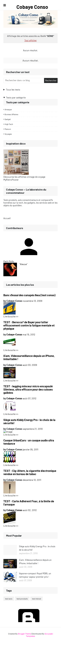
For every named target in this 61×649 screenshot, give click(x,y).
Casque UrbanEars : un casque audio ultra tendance (28, 442)
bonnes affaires (11, 114)
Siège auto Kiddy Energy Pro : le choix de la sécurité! (29, 421)
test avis (8, 598)
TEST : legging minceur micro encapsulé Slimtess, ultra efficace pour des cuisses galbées (28, 389)
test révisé (36, 598)
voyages (8, 134)
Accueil (7, 218)
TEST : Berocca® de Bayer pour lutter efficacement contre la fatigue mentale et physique (29, 325)
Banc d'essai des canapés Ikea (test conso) (29, 295)
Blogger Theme (24, 633)
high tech (9, 124)
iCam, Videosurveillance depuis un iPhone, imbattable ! (29, 357)
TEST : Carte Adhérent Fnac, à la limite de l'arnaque (28, 503)
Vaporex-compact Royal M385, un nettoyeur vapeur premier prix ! (35, 575)
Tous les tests (13, 89)
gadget (8, 119)
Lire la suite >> (10, 316)
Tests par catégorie (16, 97)
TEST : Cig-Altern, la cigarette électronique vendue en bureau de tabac (29, 472)
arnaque (8, 109)
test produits (22, 598)
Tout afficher (30, 40)
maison (8, 129)
